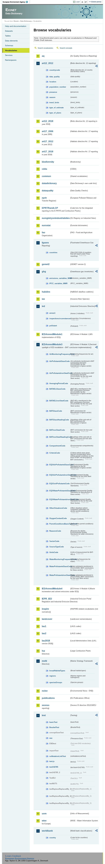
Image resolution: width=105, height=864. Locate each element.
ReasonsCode (55, 531)
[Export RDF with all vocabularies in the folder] (96, 66)
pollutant (53, 326)
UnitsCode (53, 552)
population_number (57, 87)
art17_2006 (47, 131)
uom (44, 813)
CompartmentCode (57, 446)
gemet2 (45, 264)
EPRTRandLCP (50, 208)
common (46, 176)
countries (53, 252)
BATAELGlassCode (57, 389)
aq (43, 56)
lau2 (44, 633)
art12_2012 (47, 63)
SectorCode (54, 541)
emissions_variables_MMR (59, 278)
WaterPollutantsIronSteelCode (59, 575)
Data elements (11, 41)
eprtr (44, 198)
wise (44, 820)
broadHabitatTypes (57, 671)
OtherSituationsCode (58, 508)
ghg (44, 271)
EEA (16, 2)
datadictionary (49, 183)
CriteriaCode (54, 453)
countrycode (54, 70)
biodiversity (48, 162)
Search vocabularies (45, 48)
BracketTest (54, 727)
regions (52, 676)
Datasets (9, 31)
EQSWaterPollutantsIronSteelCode (59, 499)
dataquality (47, 190)
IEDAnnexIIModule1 (52, 334)
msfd (44, 661)
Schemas (9, 45)
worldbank (47, 831)
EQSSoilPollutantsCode (59, 484)
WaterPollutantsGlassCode (59, 566)
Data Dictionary (25, 21)
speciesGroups (55, 682)
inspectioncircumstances (59, 318)
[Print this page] (82, 2)
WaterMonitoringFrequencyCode (59, 559)
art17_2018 (47, 151)
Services (8, 55)
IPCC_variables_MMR (58, 283)
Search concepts (66, 48)
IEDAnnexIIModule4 (52, 588)
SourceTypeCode (56, 547)
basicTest (53, 722)
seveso (45, 705)
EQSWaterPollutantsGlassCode (59, 491)
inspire (45, 609)
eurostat (46, 225)
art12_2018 (47, 121)
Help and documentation (15, 26)
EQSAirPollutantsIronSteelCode (59, 475)
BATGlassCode (55, 411)
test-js (51, 761)
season (52, 97)
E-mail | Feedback (13, 856)
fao (43, 232)
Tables (8, 36)
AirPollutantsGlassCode (59, 361)
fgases (45, 242)
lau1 (44, 626)
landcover (47, 619)
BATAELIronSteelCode (58, 401)
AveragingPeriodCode (58, 383)
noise (45, 691)
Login (78, 2)
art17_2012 (47, 141)
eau (50, 738)
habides (46, 292)
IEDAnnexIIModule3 (52, 344)
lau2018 (46, 641)
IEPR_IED (47, 599)
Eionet (16, 21)
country (52, 838)
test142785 (53, 767)
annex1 (52, 313)
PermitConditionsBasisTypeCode (59, 524)
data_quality (54, 77)
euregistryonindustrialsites (56, 218)
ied (43, 306)
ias (43, 299)
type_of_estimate (56, 108)
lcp (43, 651)
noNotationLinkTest (57, 756)
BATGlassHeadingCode (59, 420)
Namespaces (10, 60)
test (44, 715)
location (52, 82)
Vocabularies (11, 50)
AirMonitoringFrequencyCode (59, 354)
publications (48, 698)
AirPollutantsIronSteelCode (59, 373)
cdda (44, 169)
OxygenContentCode (58, 518)
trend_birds (54, 102)
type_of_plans (55, 113)
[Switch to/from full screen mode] (86, 2)
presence (53, 92)
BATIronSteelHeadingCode (59, 437)
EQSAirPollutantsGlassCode (59, 465)
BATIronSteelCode (57, 430)
